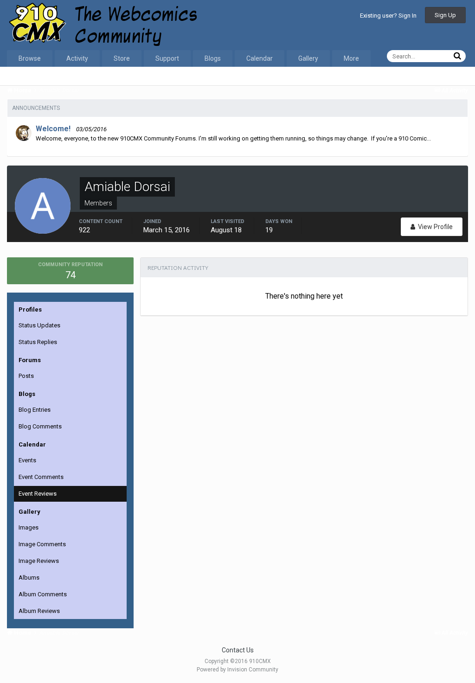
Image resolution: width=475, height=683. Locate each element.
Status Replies (38, 341)
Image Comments (42, 544)
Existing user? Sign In (388, 15)
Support (167, 58)
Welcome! (53, 128)
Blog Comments (40, 426)
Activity (77, 58)
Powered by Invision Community (237, 669)
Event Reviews (38, 493)
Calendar (259, 58)
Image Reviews (39, 560)
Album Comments (43, 594)
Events (27, 460)
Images (29, 527)
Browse (30, 58)
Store (122, 58)
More (351, 58)
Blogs (213, 58)
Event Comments (41, 476)
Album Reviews (39, 610)
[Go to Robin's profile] (24, 133)
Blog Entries (35, 409)
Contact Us (238, 650)
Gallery (308, 58)
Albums (29, 577)
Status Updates (39, 325)
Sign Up (445, 15)
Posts (26, 375)
